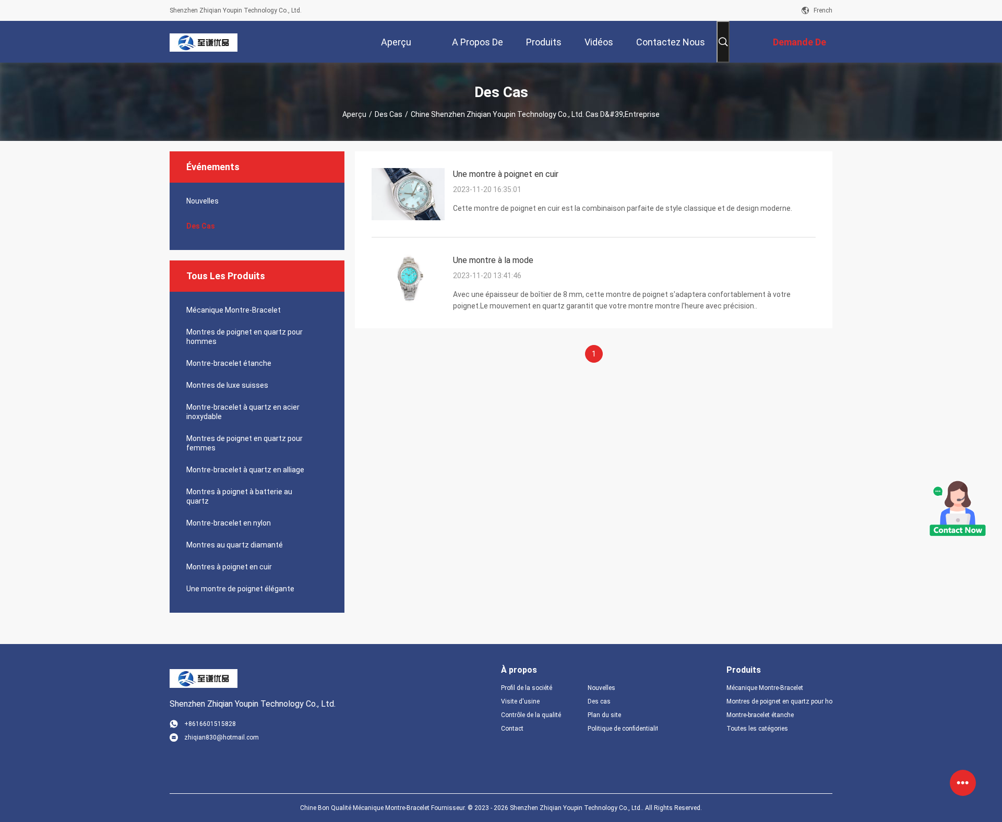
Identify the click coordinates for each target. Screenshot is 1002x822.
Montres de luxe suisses (227, 385)
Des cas (388, 114)
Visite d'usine (520, 701)
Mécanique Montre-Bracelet (233, 310)
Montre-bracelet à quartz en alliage (245, 470)
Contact (512, 728)
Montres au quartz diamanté (234, 545)
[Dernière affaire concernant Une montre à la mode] (408, 304)
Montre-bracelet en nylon (228, 523)
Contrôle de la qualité (531, 715)
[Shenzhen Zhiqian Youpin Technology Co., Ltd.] (203, 42)
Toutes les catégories (757, 728)
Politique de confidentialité (623, 728)
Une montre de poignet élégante (240, 589)
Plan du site (604, 715)
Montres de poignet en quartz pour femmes (244, 443)
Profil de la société (526, 688)
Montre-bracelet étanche (228, 363)
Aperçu (354, 114)
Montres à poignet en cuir (229, 567)
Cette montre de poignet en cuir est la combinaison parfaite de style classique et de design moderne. (622, 208)
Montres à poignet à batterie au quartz (239, 496)
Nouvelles (202, 201)
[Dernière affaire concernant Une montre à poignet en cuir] (408, 217)
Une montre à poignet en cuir (505, 174)
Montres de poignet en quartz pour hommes (244, 337)
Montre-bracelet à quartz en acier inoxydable (243, 412)
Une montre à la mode (493, 260)
